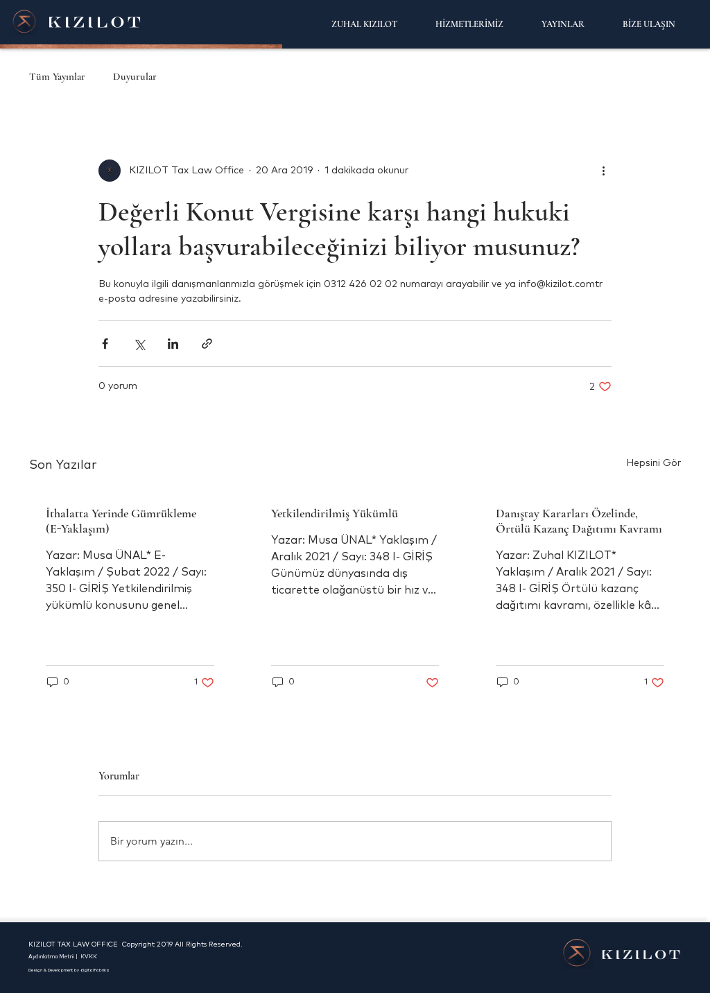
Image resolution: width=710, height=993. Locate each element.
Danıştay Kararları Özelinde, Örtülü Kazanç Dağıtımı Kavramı (579, 521)
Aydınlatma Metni (52, 957)
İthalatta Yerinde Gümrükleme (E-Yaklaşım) (121, 521)
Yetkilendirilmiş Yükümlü (334, 513)
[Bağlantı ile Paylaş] (207, 343)
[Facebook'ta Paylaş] (105, 343)
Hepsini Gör (653, 463)
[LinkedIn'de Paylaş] (173, 343)
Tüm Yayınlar (57, 76)
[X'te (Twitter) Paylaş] (139, 343)
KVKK (88, 957)
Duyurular (135, 76)
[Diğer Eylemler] (603, 170)
